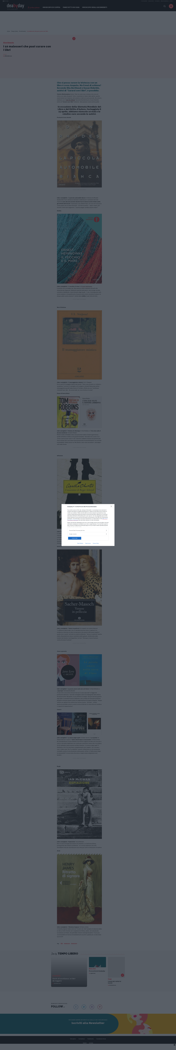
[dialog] (88, 525)
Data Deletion (80, 543)
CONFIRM (74, 538)
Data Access (88, 543)
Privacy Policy (96, 543)
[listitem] (88, 530)
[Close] (111, 506)
